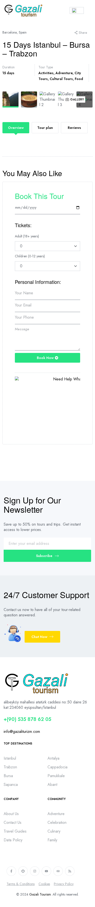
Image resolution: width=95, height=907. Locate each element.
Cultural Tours (61, 78)
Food (79, 78)
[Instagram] (34, 871)
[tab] (15, 127)
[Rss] (70, 871)
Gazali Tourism (40, 894)
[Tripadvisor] (58, 871)
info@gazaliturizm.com (22, 731)
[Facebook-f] (11, 871)
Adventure (64, 73)
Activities (46, 73)
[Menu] (89, 10)
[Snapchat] (23, 871)
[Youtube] (46, 871)
